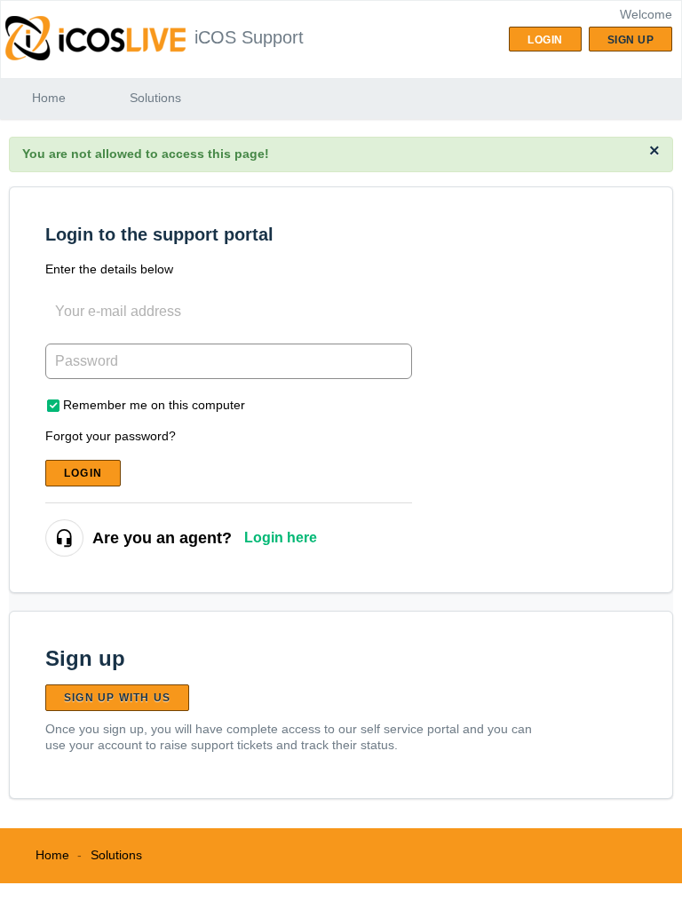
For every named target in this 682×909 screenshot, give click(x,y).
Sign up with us (117, 698)
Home (49, 98)
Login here (280, 537)
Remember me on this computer (154, 405)
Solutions (155, 98)
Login (83, 473)
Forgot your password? (110, 436)
